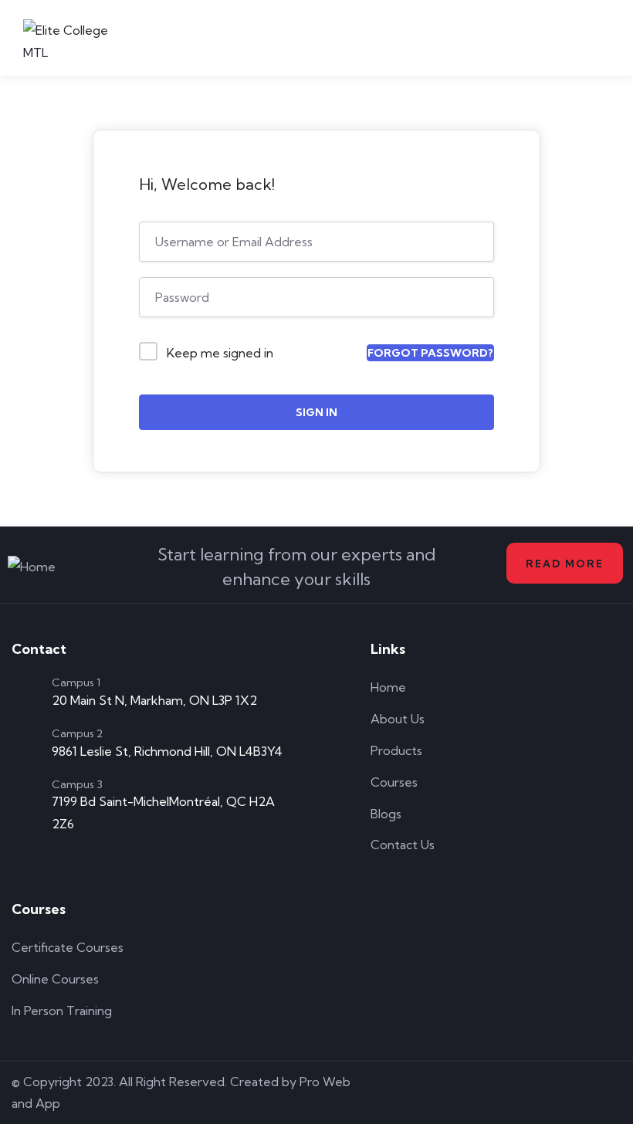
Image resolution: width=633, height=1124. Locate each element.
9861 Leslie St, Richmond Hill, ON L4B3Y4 (167, 751)
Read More (565, 563)
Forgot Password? (430, 353)
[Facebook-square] (524, 1092)
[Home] (32, 567)
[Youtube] (612, 1092)
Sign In (316, 412)
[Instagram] (568, 1092)
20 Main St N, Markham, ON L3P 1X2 (154, 700)
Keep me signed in (220, 353)
